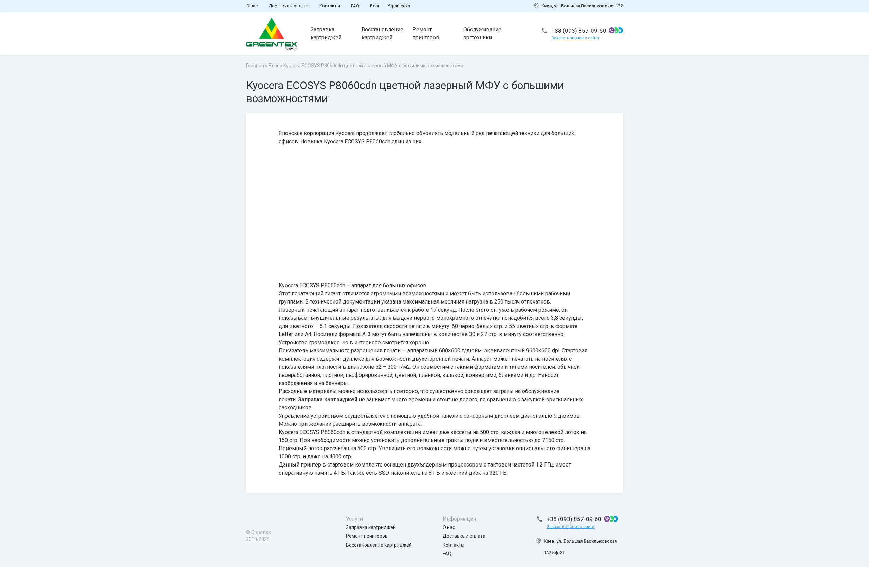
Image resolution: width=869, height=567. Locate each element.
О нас (252, 5)
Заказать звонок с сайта (575, 38)
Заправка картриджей (326, 33)
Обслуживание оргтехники (482, 33)
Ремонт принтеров (425, 33)
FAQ (355, 5)
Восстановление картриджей (382, 33)
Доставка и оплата (289, 5)
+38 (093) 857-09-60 (578, 30)
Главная (255, 65)
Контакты (329, 5)
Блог (375, 5)
